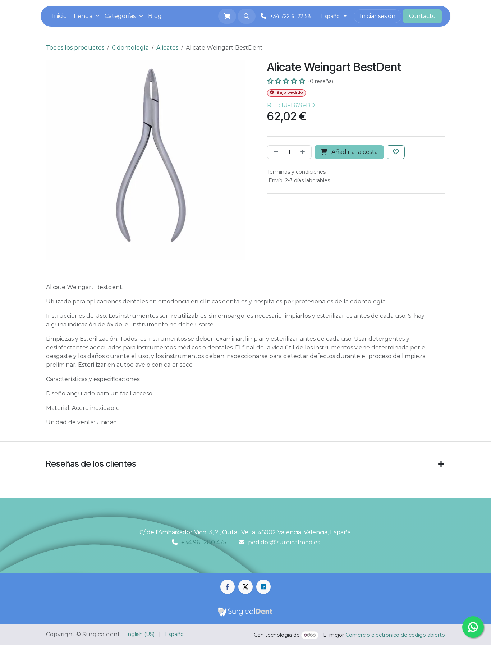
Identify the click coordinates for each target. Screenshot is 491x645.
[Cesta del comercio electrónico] (227, 16)
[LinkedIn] (263, 587)
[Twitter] (245, 587)
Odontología (130, 47)
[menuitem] (59, 16)
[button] (247, 16)
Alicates (167, 47)
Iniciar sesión (377, 16)
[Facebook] (227, 587)
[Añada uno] (304, 152)
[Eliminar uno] (274, 152)
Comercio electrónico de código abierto (395, 635)
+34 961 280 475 (203, 542)
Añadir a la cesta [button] (354, 151)
